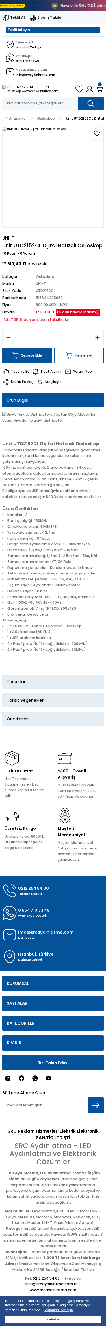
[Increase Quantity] (99, 337)
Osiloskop (45, 276)
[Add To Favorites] (97, 133)
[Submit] (96, 1105)
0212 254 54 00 (46, 1278)
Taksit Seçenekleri (25, 700)
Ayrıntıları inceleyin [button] (58, 1310)
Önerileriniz (18, 719)
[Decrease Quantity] (6, 337)
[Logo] (36, 89)
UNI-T (41, 283)
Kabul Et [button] (53, 1319)
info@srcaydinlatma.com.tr (51, 1284)
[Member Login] (90, 89)
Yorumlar (16, 682)
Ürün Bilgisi (17, 400)
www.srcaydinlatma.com (53, 1289)
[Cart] (100, 89)
